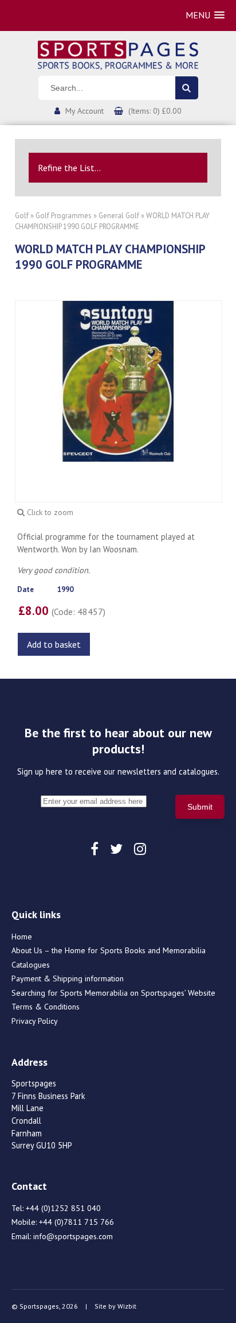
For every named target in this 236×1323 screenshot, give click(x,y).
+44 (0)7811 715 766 (76, 1222)
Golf (22, 215)
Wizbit (126, 1306)
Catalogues (30, 965)
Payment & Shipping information (67, 978)
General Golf (120, 215)
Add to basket (54, 644)
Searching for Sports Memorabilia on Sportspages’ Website (113, 993)
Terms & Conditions (45, 1006)
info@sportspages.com (73, 1236)
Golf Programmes (64, 215)
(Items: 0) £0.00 (155, 111)
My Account (84, 111)
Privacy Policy (34, 1021)
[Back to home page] (118, 54)
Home (21, 936)
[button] (205, 15)
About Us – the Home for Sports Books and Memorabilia (108, 950)
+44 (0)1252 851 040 (63, 1208)
